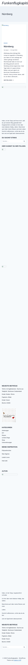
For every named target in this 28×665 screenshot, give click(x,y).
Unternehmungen (7, 442)
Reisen (6, 43)
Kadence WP (17, 660)
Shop (3, 440)
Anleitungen (5, 430)
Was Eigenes (5, 454)
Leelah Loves (6, 457)
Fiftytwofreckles (6, 450)
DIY (3, 433)
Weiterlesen (9, 80)
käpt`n (7, 50)
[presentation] (14, 32)
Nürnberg (9, 46)
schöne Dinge (6, 437)
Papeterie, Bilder (7, 397)
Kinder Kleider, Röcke (8, 394)
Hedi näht (4, 461)
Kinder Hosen (6, 400)
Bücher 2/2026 (6, 403)
